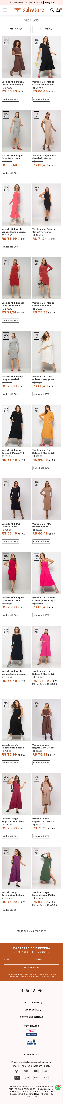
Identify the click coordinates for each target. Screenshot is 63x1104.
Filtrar (18, 29)
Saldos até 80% (10, 99)
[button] (58, 1087)
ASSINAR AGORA (32, 967)
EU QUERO (50, 2)
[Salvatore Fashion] (28, 11)
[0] (58, 10)
